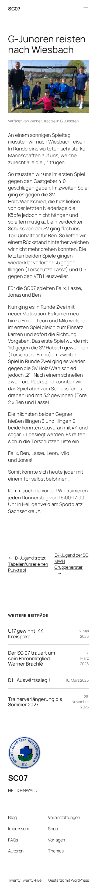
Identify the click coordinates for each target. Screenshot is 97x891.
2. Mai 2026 (84, 633)
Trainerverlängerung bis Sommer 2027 (35, 701)
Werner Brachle (43, 120)
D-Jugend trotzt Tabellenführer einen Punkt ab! (28, 564)
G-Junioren (69, 120)
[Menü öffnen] (85, 9)
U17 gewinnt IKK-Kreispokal (26, 633)
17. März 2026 (84, 658)
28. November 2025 (80, 701)
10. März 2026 (77, 680)
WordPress (80, 880)
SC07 (14, 8)
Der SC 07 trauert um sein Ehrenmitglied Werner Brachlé (31, 658)
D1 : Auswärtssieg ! (29, 680)
